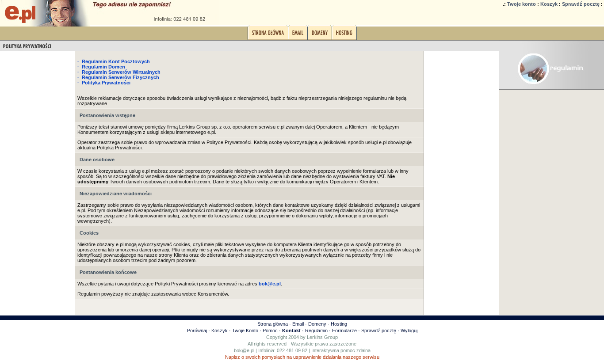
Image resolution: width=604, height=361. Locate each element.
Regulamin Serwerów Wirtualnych (121, 72)
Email (298, 324)
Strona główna (272, 324)
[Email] (298, 35)
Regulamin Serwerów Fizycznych (120, 77)
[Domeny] (320, 35)
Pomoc (270, 330)
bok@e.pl (244, 350)
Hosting (339, 324)
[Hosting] (344, 35)
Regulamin (316, 330)
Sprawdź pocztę (581, 4)
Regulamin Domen (103, 66)
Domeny (317, 324)
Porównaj (197, 330)
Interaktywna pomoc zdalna (341, 350)
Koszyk (549, 4)
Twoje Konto (245, 330)
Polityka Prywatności (106, 82)
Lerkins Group (322, 337)
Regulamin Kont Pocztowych (116, 61)
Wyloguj (409, 330)
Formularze (344, 330)
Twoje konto (521, 4)
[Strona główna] (268, 35)
